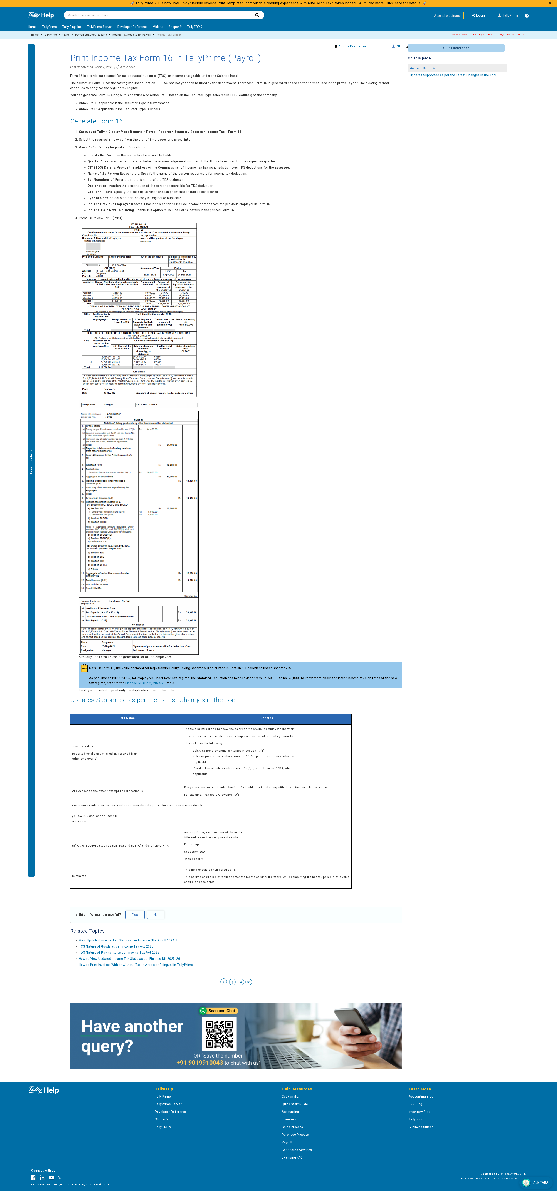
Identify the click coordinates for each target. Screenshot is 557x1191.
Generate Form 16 (96, 121)
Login (480, 15)
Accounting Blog (421, 1096)
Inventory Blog (420, 1111)
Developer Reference (132, 27)
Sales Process (292, 1127)
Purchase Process (295, 1134)
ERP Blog (416, 1104)
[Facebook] (34, 1178)
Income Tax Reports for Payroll (131, 34)
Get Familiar (291, 1096)
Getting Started (483, 34)
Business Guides (421, 1127)
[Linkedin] (42, 1178)
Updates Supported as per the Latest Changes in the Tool (153, 700)
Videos (158, 27)
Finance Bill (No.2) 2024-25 (145, 683)
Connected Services (297, 1150)
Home (32, 27)
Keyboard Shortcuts (511, 34)
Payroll (66, 34)
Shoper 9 (175, 27)
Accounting (290, 1111)
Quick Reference (456, 48)
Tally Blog (416, 1119)
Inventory (289, 1119)
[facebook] (232, 982)
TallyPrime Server (99, 27)
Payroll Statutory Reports (91, 34)
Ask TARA (540, 1183)
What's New (459, 34)
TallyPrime (510, 15)
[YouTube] (52, 1178)
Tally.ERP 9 (194, 27)
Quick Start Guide (295, 1104)
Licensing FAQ (292, 1157)
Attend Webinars (447, 16)
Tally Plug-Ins (71, 27)
